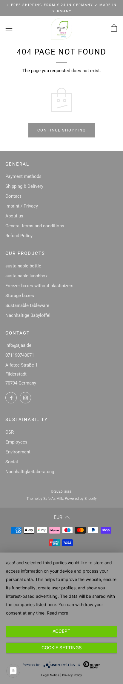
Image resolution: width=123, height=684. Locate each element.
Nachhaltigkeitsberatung (29, 471)
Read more (57, 612)
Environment (17, 452)
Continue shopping (61, 130)
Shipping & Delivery (24, 186)
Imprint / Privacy (21, 206)
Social (11, 461)
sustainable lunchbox (26, 276)
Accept (61, 631)
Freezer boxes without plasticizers (39, 285)
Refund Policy (19, 235)
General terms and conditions (34, 225)
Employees (16, 442)
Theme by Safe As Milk (45, 499)
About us (14, 216)
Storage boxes (19, 295)
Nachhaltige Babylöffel (27, 315)
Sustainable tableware (27, 305)
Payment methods (23, 176)
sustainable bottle (23, 266)
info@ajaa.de (18, 345)
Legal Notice (50, 675)
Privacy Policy (72, 675)
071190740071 (19, 355)
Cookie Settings (61, 647)
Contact (13, 196)
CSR (9, 432)
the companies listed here (31, 604)
